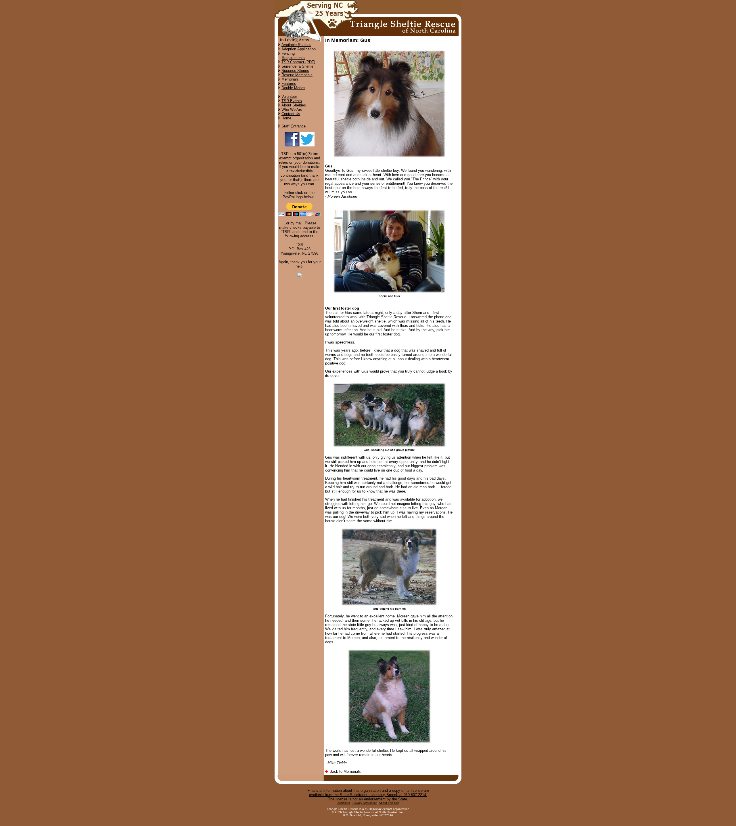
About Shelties (293, 105)
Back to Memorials (345, 771)
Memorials (290, 79)
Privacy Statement (364, 802)
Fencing (288, 53)
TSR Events (291, 101)
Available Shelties (296, 45)
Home (286, 118)
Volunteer (289, 96)
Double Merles (293, 88)
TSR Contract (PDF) (298, 62)
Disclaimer (343, 802)
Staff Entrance (293, 126)
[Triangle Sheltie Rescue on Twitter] (307, 145)
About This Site (389, 802)
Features (288, 83)
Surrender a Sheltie (297, 66)
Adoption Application (298, 49)
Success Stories (295, 70)
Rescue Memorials (297, 75)
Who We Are (291, 109)
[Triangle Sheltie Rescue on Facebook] (292, 145)
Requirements (293, 58)
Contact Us (290, 114)
